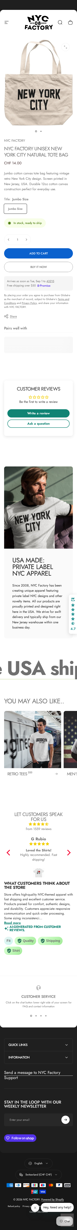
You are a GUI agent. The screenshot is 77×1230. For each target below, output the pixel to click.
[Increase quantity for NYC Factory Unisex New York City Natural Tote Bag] (26, 239)
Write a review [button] (38, 413)
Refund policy (14, 1206)
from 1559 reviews (38, 829)
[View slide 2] (36, 1015)
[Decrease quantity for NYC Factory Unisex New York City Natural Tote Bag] (8, 239)
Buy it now (38, 267)
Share (13, 316)
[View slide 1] (31, 1015)
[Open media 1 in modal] (65, 47)
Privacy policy (29, 1206)
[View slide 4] (46, 1015)
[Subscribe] (65, 1120)
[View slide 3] (41, 1015)
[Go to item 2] (41, 131)
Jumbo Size (15, 209)
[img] (39, 824)
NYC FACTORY (14, 140)
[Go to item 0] (36, 131)
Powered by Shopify (52, 1199)
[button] (9, 852)
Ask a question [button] (38, 423)
